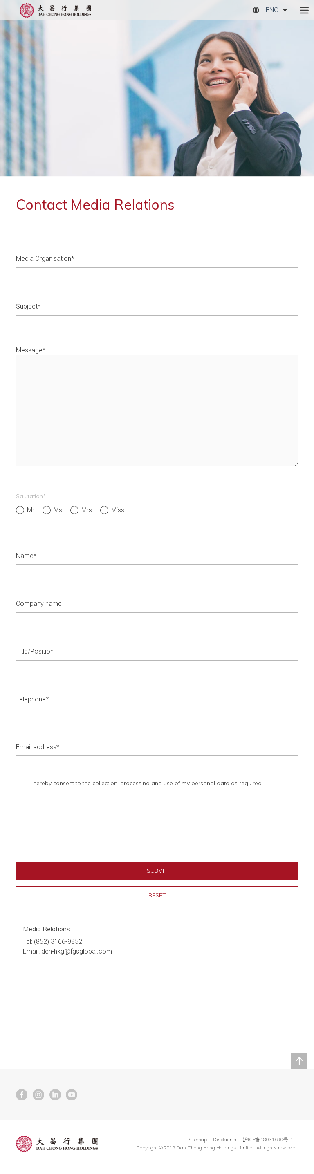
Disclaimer (225, 1139)
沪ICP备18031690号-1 (268, 1139)
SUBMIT (157, 870)
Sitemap (197, 1139)
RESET (157, 895)
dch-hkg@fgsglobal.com (76, 951)
